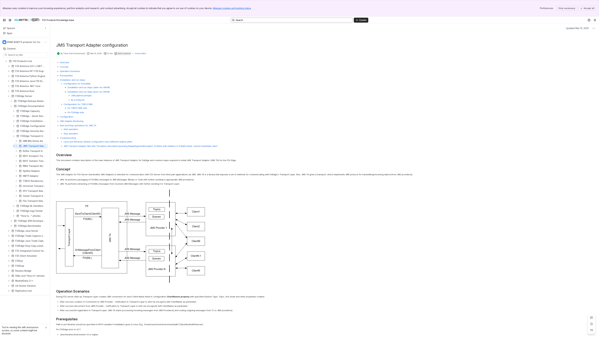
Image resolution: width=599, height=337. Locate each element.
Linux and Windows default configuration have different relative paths (98, 141)
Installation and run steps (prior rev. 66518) (88, 91)
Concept (64, 67)
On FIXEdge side (75, 112)
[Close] (46, 328)
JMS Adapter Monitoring (71, 121)
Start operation (71, 129)
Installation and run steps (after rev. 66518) (88, 87)
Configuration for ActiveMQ (77, 83)
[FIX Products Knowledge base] (27, 20)
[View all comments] (591, 317)
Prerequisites (66, 75)
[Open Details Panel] (591, 323)
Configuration (66, 116)
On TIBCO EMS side (77, 108)
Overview (64, 62)
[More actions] (45, 42)
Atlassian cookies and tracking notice (232, 8)
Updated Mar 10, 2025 (577, 28)
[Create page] (591, 330)
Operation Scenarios (70, 71)
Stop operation (71, 133)
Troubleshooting (68, 138)
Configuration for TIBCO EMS (78, 104)
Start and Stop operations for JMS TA (78, 125)
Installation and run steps (72, 80)
